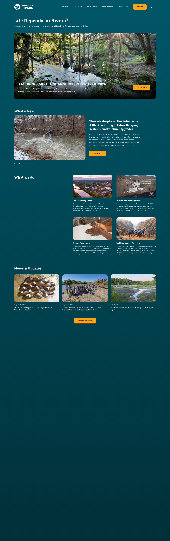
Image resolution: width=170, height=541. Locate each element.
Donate (140, 7)
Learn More (97, 153)
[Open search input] (151, 7)
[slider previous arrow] (16, 163)
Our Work (77, 7)
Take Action (92, 7)
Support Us (123, 7)
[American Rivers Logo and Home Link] (23, 7)
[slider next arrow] (39, 163)
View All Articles (85, 321)
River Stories (107, 7)
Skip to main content (22, 12)
